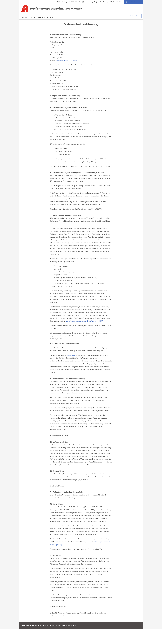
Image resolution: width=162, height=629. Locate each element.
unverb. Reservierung (133, 16)
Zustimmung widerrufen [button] (68, 625)
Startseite (25, 17)
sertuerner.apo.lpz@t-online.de (94, 2)
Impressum (35, 625)
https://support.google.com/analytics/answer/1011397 (84, 321)
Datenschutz (26, 625)
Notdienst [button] (50, 17)
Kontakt (33, 17)
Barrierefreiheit (44, 625)
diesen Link (72, 355)
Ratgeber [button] (41, 17)
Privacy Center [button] (55, 625)
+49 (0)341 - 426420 (114, 2)
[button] (133, 2)
